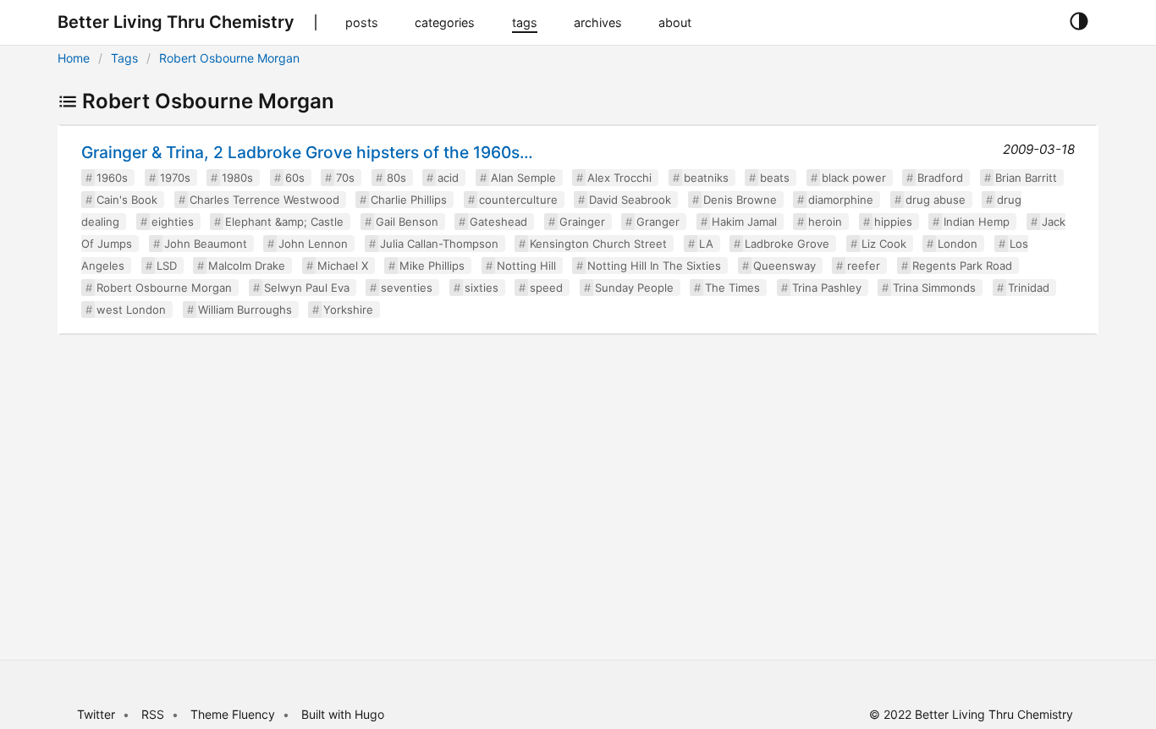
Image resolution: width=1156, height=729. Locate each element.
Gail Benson (407, 221)
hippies (893, 221)
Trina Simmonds (934, 287)
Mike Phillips (432, 265)
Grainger (582, 221)
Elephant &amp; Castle (284, 221)
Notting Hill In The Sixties (654, 265)
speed (546, 287)
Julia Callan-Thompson (439, 243)
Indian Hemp (977, 221)
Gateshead (498, 221)
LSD (167, 265)
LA (706, 243)
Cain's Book (126, 199)
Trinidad (1028, 287)
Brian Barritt (1026, 177)
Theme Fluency (234, 714)
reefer (863, 265)
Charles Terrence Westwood (264, 199)
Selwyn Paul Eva (307, 287)
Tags (124, 58)
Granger (658, 221)
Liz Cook (883, 243)
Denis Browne (740, 199)
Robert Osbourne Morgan (229, 58)
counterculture (518, 199)
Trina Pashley (826, 287)
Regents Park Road (962, 265)
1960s (112, 177)
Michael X (342, 265)
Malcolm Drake (246, 265)
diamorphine (840, 199)
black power (854, 177)
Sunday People (634, 287)
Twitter (96, 714)
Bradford (940, 177)
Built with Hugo (342, 714)
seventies (406, 287)
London (957, 243)
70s (345, 177)
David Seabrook (630, 199)
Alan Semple (523, 177)
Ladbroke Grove (787, 243)
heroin (825, 221)
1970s (175, 177)
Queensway (784, 265)
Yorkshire (348, 309)
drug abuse (936, 199)
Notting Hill (526, 265)
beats (775, 177)
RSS (152, 714)
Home (74, 58)
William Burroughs (245, 309)
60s (295, 177)
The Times (732, 287)
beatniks (706, 177)
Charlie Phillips (409, 199)
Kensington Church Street (598, 243)
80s (396, 177)
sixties (481, 287)
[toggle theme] (1078, 22)
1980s (237, 177)
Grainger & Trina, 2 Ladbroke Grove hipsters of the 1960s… (307, 152)
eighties (172, 221)
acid (448, 177)
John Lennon (313, 243)
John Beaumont (205, 243)
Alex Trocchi (619, 177)
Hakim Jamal (744, 221)
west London (131, 309)
